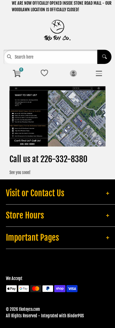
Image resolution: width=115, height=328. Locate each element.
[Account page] (73, 74)
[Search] (104, 57)
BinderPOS (75, 315)
